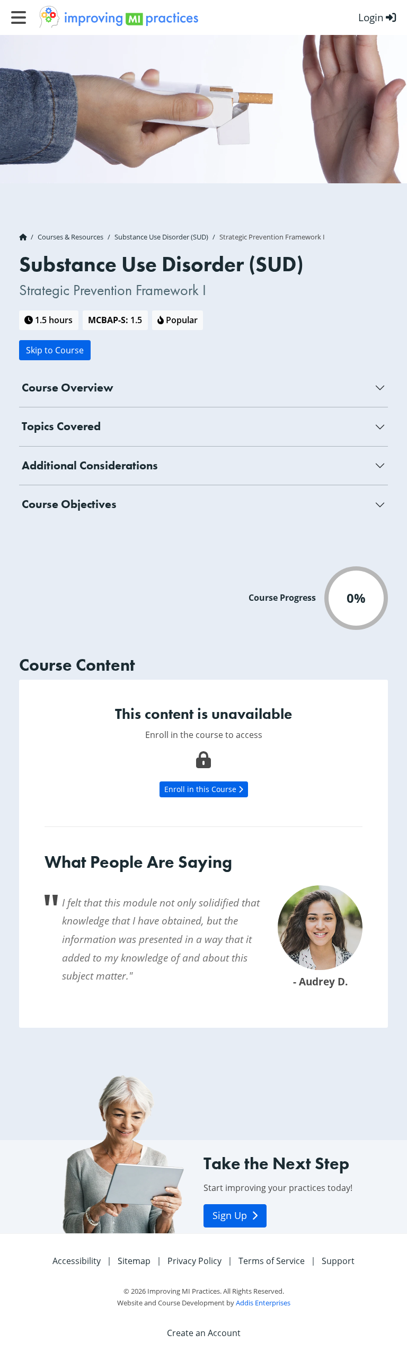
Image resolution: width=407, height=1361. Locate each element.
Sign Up (231, 1215)
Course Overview (67, 387)
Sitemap (134, 1260)
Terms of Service (271, 1260)
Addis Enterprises (263, 1302)
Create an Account (204, 1332)
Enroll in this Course (201, 789)
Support (338, 1260)
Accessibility (76, 1260)
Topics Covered (61, 426)
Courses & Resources (70, 237)
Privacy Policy (194, 1260)
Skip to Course (55, 349)
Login (371, 17)
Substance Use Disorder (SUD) (161, 237)
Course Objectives (69, 504)
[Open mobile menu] (18, 17)
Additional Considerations (90, 465)
